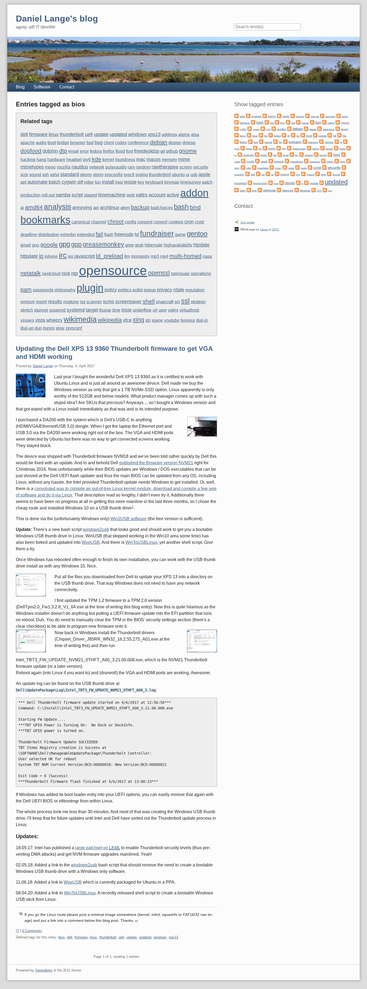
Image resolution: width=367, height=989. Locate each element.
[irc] (348, 148)
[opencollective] (287, 161)
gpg (64, 244)
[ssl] (268, 174)
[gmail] (345, 141)
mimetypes (32, 167)
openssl (159, 272)
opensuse (180, 273)
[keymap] (316, 154)
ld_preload (109, 256)
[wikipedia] (279, 190)
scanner (94, 301)
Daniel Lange (43, 366)
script (77, 195)
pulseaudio (116, 167)
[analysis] (248, 115)
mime (184, 159)
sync (298, 174)
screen (185, 167)
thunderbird (160, 174)
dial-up (27, 328)
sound (35, 174)
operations (201, 273)
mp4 (164, 256)
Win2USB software (128, 518)
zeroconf (74, 328)
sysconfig (114, 174)
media (237, 161)
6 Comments (32, 931)
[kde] (270, 154)
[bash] (253, 122)
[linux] (330, 154)
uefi (89, 134)
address (169, 134)
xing (138, 319)
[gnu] (255, 148)
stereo (86, 174)
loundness (125, 159)
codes (121, 142)
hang (41, 159)
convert (160, 222)
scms (108, 301)
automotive (330, 116)
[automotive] (322, 115)
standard (69, 174)
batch (54, 182)
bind (195, 207)
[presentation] (254, 167)
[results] (297, 167)
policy (111, 289)
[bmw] (277, 122)
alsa (195, 134)
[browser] (298, 122)
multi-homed (186, 256)
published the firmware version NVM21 (156, 462)
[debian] (289, 128)
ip (41, 256)
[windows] (296, 190)
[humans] (322, 148)
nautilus (79, 167)
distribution (48, 234)
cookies (175, 222)
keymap (171, 182)
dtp (63, 151)
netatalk (30, 273)
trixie (126, 310)
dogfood (30, 151)
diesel (255, 136)
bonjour (188, 320)
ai (22, 207)
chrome (345, 123)
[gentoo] (321, 141)
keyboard (154, 182)
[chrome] (338, 122)
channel (98, 222)
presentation (262, 168)
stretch (26, 310)
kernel (108, 159)
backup (140, 207)
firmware (38, 134)
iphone (51, 256)
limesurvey (190, 182)
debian (158, 142)
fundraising (313, 142)
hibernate (154, 245)
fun (98, 182)
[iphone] (336, 148)
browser (77, 142)
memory (169, 159)
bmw (282, 123)
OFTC (275, 229)
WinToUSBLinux (141, 542)
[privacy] (271, 167)
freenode (124, 234)
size (24, 174)
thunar (105, 310)
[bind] (267, 122)
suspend (57, 310)
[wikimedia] (260, 190)
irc (63, 255)
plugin (90, 288)
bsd (90, 142)
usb (193, 174)
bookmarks (45, 220)
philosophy (65, 290)
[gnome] (242, 148)
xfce (127, 320)
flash (108, 234)
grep (129, 245)
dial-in (202, 320)
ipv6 (87, 159)
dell (24, 134)
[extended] (315, 135)
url (155, 310)
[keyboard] (301, 154)
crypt (199, 222)
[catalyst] (324, 122)
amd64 (34, 207)
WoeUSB (91, 542)
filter (345, 136)
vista (40, 320)
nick (66, 273)
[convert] (249, 128)
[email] (303, 135)
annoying (82, 207)
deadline (28, 234)
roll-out (48, 195)
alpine (184, 134)
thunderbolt (72, 134)
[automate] (307, 115)
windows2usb (96, 529)
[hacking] (309, 148)
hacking (27, 159)
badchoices (162, 207)
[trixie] (270, 182)
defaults (312, 129)
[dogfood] (270, 135)
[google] (265, 148)
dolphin (50, 151)
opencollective (296, 161)
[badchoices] (236, 122)
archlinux (109, 207)
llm (127, 256)
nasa (207, 256)
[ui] (298, 182)
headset (74, 159)
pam (26, 289)
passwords (43, 290)
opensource (113, 270)
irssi (119, 182)
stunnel (41, 310)
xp (147, 320)
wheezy (54, 320)
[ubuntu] (281, 182)
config (130, 222)
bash (181, 206)
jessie (130, 182)
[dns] (261, 135)
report (41, 301)
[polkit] (243, 167)
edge (89, 182)
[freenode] (261, 141)
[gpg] (278, 148)
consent (144, 222)
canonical (80, 222)
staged (90, 195)
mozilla (63, 167)
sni (177, 301)
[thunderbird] (343, 174)
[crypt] (263, 128)
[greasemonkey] (289, 148)
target (92, 310)
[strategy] (277, 174)
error (84, 151)
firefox (108, 151)
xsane (157, 320)
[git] (336, 141)
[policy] (348, 161)
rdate (178, 289)
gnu (35, 245)
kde (96, 159)
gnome (188, 151)
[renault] (285, 167)
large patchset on (97, 847)
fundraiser (157, 233)
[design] (338, 128)
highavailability (178, 245)
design (174, 142)
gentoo (197, 233)
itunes (49, 328)
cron (189, 221)
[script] (310, 167)
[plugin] (336, 161)
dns (265, 136)
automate (37, 182)
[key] (292, 154)
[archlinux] (292, 115)
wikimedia (80, 319)
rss (82, 301)
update (101, 134)
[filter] (339, 135)
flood (120, 151)
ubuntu (178, 174)
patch (207, 182)
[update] (306, 182)
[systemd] (303, 174)
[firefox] (236, 141)
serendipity (239, 174)
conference (138, 142)
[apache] (264, 115)
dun (38, 328)
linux (54, 134)
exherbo (68, 234)
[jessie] (257, 154)
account (157, 195)
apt (23, 182)
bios (61, 937)
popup (150, 290)
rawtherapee (165, 167)
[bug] (312, 122)
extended (86, 234)
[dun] (293, 135)
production (30, 195)
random (143, 167)
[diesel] (249, 135)
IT (17, 931)
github (172, 151)
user (163, 310)
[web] (249, 190)
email (73, 151)
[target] (317, 174)
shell (149, 301)
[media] (343, 154)
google (49, 244)
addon (194, 193)
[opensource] (306, 161)
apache (27, 142)
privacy (164, 289)
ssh (45, 174)
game (180, 234)
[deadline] (274, 128)
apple (204, 174)
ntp (74, 273)
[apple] (279, 115)
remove (27, 301)
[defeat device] (319, 128)
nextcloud (51, 273)
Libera (264, 229)
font (129, 151)
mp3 (155, 256)
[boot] (288, 122)
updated (118, 134)
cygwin (69, 182)
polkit (137, 290)
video (173, 310)
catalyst (331, 123)
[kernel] (280, 154)
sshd (54, 174)
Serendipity (44, 970)
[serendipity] (344, 167)
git (162, 151)
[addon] (236, 115)
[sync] (292, 174)
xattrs (141, 195)
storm (98, 174)
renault (291, 168)
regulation (194, 290)
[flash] (250, 141)
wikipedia (110, 320)
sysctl (129, 174)
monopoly (140, 256)
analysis (57, 206)
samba (63, 195)
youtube (171, 320)
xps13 (154, 134)
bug (99, 142)
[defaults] (306, 128)
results (55, 301)
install (108, 182)
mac (140, 159)
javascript (84, 256)
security (200, 167)
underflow (142, 310)
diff (80, 182)
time (116, 310)
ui (187, 174)
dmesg (188, 142)
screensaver (128, 301)
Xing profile (247, 222)
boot (52, 142)
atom (125, 207)
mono (50, 167)
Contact (66, 87)
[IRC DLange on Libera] (237, 229)
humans (329, 149)
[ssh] (258, 174)
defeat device (328, 129)
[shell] (247, 174)
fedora (96, 151)
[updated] (321, 182)
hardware (56, 159)
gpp (76, 244)
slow (60, 328)
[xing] (325, 190)
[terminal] (329, 174)
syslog (141, 174)
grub (139, 245)
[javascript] (240, 154)
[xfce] (313, 190)
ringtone (71, 301)
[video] (236, 190)
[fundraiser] (285, 141)
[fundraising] (305, 141)
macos (153, 159)
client (109, 142)
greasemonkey (103, 244)
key (141, 182)
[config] (236, 128)
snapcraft (164, 301)
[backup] (338, 115)
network (96, 167)
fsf (137, 234)
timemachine (111, 195)
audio (41, 142)
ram (131, 167)
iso (70, 256)
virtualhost (189, 310)
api (96, 207)
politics (124, 290)
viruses (27, 320)
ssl (185, 301)
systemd (76, 310)
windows (137, 134)
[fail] (330, 135)
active (173, 195)
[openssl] (323, 161)
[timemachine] (250, 182)
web (131, 195)
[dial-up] (236, 135)
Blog (20, 87)
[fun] (275, 141)
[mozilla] (243, 161)
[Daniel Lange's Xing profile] (237, 222)
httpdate (29, 256)
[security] (324, 167)
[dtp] (284, 135)
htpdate (201, 245)
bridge (63, 142)
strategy (198, 301)
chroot (115, 221)
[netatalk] (257, 161)
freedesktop (146, 151)
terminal (336, 174)
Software (42, 87)
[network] (271, 161)
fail (99, 234)
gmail (25, 245)
